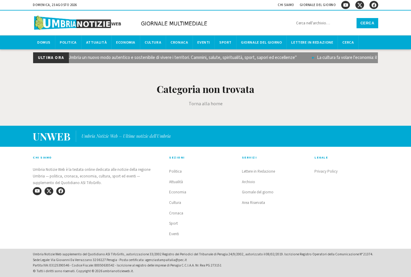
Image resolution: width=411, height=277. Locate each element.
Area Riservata (253, 202)
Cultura (153, 42)
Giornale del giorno (318, 5)
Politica (68, 42)
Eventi (203, 42)
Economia (125, 42)
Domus (44, 42)
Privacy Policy (326, 171)
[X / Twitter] (359, 5)
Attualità (96, 42)
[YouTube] (345, 5)
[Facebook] (373, 5)
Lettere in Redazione (312, 42)
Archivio (248, 182)
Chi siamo (286, 5)
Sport (225, 42)
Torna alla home (206, 103)
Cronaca (179, 42)
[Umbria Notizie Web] (121, 23)
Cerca (367, 23)
